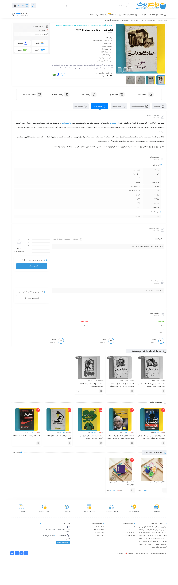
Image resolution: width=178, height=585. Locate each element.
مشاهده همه (16, 452)
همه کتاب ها (162, 20)
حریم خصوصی (99, 532)
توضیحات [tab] (157, 106)
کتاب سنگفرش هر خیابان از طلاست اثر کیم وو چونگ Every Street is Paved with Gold (121, 438)
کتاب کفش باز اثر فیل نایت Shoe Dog (26, 436)
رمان (142, 20)
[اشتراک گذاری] (125, 69)
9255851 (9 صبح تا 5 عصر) (56, 537)
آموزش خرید (100, 536)
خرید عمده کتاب (130, 536)
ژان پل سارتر (114, 123)
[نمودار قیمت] (131, 69)
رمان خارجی (134, 20)
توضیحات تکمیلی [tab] (138, 106)
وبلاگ (133, 526)
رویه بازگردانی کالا (99, 529)
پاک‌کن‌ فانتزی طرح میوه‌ (157, 482)
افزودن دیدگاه (33, 266)
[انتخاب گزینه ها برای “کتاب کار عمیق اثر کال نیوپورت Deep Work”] (69, 443)
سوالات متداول (99, 526)
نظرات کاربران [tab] (117, 106)
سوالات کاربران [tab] (98, 106)
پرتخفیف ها (95, 25)
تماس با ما (132, 529)
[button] (163, 443)
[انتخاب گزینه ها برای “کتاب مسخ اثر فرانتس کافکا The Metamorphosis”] (101, 391)
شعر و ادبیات (151, 20)
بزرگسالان (104, 25)
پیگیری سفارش (130, 532)
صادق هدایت (66, 123)
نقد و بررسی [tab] (78, 106)
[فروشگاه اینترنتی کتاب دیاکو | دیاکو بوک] (148, 5)
